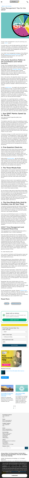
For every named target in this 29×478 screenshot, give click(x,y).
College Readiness (6, 434)
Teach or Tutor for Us (6, 433)
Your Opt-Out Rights (22, 454)
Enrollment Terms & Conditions (8, 440)
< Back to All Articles (6, 6)
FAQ (3, 416)
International (5, 435)
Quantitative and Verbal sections (13, 54)
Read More (4, 377)
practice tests (10, 158)
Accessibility (5, 441)
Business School (16, 303)
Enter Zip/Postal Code (7, 339)
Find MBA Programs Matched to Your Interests (7, 395)
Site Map (10, 455)
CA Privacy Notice (13, 453)
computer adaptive (17, 69)
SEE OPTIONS (14, 345)
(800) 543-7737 (14, 319)
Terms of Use (23, 471)
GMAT (6, 43)
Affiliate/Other (5, 437)
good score (8, 87)
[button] (13, 408)
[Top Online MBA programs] (22, 388)
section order (23, 290)
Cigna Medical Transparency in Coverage (7, 444)
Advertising (4, 436)
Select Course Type (7, 334)
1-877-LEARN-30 (5, 415)
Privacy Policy (15, 471)
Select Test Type (6, 329)
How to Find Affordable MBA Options (15, 370)
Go (26, 447)
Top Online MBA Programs (20, 394)
